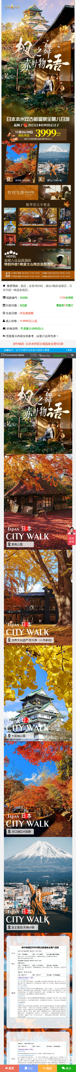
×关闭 (69, 350)
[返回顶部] (71, 1059)
